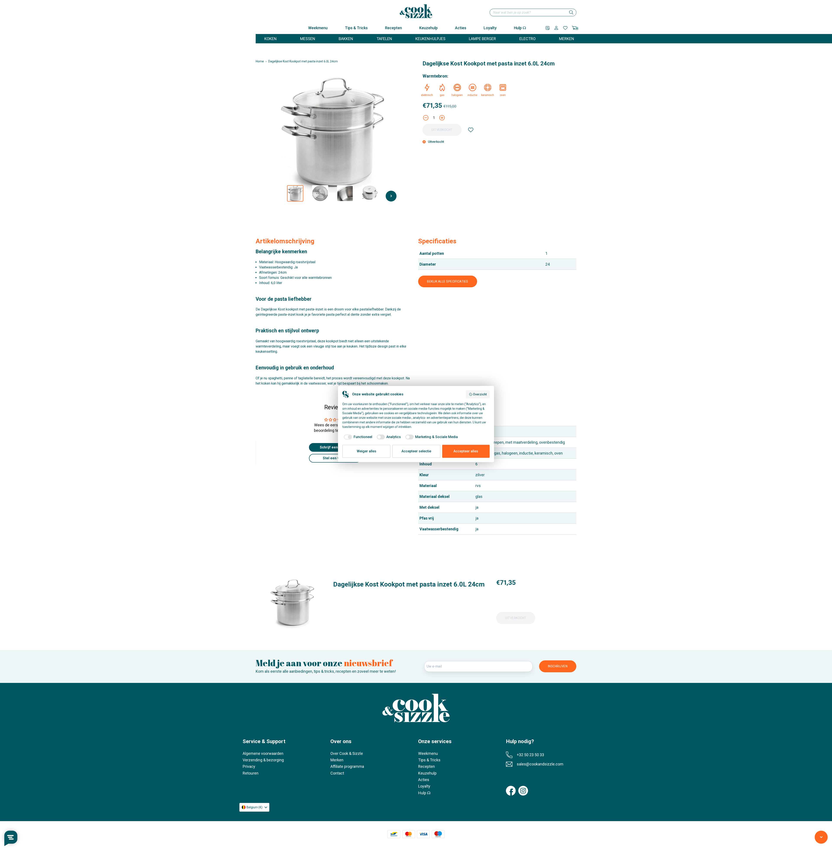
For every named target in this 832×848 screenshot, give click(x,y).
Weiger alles (366, 451)
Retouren (250, 773)
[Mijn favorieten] (565, 28)
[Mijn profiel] (556, 27)
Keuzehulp (428, 28)
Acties (460, 28)
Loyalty (490, 28)
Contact (337, 773)
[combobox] (533, 12)
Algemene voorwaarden (263, 753)
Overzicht (480, 394)
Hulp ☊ (520, 28)
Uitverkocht (442, 130)
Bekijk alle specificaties (447, 281)
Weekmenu (318, 28)
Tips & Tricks (356, 28)
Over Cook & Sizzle (346, 753)
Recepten (393, 28)
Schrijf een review (335, 447)
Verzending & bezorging (263, 760)
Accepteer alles (465, 451)
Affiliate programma (347, 766)
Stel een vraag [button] (335, 458)
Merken (336, 760)
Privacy (249, 766)
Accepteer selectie (416, 451)
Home (260, 61)
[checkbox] (357, 437)
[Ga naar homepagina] (416, 11)
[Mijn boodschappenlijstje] (547, 28)
